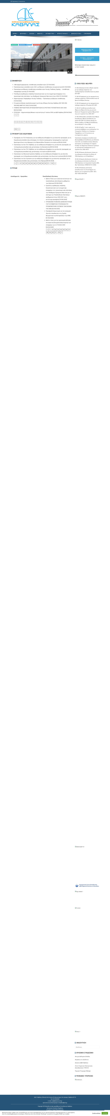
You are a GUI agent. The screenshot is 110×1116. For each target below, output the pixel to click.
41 (21, 163)
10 (31, 122)
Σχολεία (31, 33)
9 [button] (23, 71)
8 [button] (22, 71)
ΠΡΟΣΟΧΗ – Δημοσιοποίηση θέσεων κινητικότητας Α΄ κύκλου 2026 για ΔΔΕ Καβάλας (39, 112)
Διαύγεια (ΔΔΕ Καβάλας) (81, 1063)
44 (29, 163)
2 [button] (13, 71)
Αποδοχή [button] (105, 1113)
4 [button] (16, 71)
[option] (41, 58)
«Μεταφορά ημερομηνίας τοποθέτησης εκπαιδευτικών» (30, 84)
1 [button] (12, 71)
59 (59, 232)
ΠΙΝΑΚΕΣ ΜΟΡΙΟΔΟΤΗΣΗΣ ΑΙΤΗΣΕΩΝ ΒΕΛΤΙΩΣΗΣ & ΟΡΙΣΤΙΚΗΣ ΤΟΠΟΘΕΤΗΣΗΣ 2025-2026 (40, 108)
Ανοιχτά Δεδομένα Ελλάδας (82, 1056)
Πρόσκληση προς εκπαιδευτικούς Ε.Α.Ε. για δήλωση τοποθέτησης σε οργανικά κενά (38, 87)
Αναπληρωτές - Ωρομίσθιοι (25, 44)
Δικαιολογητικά (76, 33)
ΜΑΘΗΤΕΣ (40, 33)
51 (48, 163)
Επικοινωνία (87, 33)
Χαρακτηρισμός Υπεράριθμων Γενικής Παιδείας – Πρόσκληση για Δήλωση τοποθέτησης (39, 98)
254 (16, 129)
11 (34, 122)
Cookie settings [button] (96, 1113)
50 (45, 163)
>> (19, 129)
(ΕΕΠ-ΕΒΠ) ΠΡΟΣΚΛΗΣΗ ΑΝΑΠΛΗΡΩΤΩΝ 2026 (32, 61)
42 (23, 163)
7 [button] (20, 71)
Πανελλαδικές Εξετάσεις (50, 176)
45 (31, 163)
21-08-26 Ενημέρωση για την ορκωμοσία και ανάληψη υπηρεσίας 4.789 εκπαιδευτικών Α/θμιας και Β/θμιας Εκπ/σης (87, 98)
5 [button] (18, 71)
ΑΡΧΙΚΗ (15, 33)
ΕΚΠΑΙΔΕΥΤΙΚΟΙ (50, 33)
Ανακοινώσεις (14, 44)
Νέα (90, 83)
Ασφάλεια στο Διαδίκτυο (82, 1059)
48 (40, 163)
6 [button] (19, 71)
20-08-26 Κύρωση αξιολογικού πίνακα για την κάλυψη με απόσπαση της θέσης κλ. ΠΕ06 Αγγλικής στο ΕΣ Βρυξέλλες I (86, 154)
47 (37, 163)
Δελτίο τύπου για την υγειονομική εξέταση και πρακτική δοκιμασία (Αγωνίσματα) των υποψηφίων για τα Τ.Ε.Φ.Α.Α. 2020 (58, 223)
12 (37, 122)
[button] (68, 72)
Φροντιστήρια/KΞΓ (62, 33)
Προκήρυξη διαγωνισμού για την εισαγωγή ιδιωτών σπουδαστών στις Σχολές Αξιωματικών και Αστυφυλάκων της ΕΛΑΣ (58, 213)
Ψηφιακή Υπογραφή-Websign (83, 1071)
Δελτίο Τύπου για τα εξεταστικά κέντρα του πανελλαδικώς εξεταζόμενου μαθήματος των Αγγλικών (59, 181)
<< (15, 115)
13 (41, 122)
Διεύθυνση (23, 33)
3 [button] (15, 71)
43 (26, 163)
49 (42, 163)
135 (52, 163)
